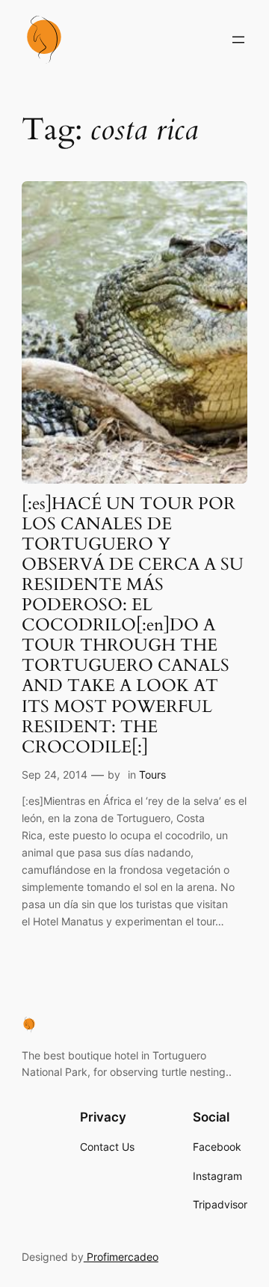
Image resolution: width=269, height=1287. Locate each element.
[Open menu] (238, 40)
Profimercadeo (121, 1256)
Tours (152, 774)
